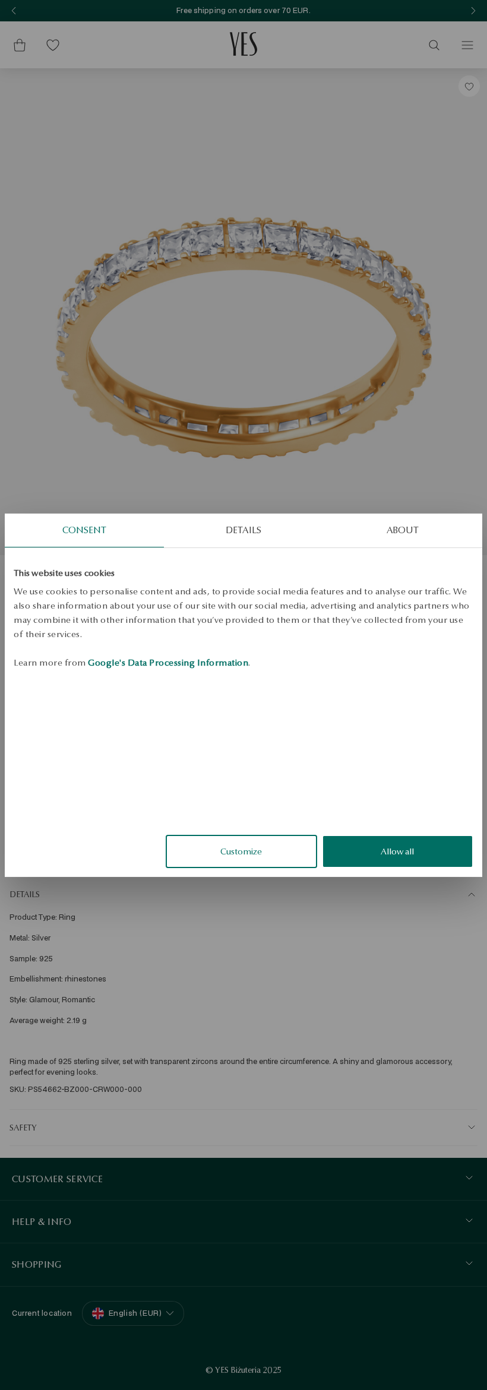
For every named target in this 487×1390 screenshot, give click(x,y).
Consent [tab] (84, 529)
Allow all (397, 851)
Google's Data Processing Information (168, 662)
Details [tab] (243, 529)
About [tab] (403, 529)
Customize (241, 851)
